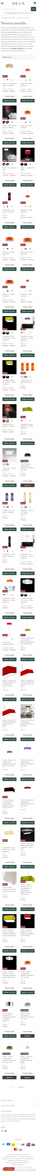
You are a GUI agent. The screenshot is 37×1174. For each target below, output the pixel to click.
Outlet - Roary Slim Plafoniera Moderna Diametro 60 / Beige (9, 723)
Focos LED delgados (18, 1164)
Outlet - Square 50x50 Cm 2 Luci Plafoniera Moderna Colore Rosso (27, 932)
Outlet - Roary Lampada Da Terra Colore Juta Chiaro (9, 889)
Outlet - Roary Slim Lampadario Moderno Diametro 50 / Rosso (27, 802)
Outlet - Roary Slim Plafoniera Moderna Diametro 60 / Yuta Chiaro (27, 683)
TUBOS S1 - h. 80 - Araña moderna (8, 555)
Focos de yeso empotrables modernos (17, 1162)
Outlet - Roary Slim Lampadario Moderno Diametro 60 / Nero (27, 723)
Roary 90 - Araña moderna (8, 253)
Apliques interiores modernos (24, 1158)
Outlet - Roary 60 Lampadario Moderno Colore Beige (26, 1059)
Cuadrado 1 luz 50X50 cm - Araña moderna (26, 556)
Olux (3, 87)
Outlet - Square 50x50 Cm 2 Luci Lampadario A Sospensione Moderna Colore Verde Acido (26, 889)
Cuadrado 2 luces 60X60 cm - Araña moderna (26, 426)
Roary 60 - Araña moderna (26, 84)
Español (17, 1139)
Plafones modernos (10, 1156)
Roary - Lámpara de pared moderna (9, 126)
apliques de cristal (7, 1158)
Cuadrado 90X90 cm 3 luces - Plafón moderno (27, 600)
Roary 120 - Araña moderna (8, 295)
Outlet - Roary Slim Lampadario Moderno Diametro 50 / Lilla (27, 763)
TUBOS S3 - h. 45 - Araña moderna (26, 381)
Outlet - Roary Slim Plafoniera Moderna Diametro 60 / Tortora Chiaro (9, 683)
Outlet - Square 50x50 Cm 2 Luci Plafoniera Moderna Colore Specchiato (9, 974)
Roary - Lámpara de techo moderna (9, 84)
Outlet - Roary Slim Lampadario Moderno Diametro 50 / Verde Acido (27, 641)
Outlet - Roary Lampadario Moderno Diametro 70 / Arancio (27, 974)
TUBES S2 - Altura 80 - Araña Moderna (26, 512)
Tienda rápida (9, 96)
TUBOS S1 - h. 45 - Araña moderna (8, 211)
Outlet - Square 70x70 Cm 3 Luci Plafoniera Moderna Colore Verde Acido (9, 932)
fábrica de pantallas (19, 44)
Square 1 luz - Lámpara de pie (8, 643)
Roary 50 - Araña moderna (26, 211)
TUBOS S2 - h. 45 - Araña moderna (8, 511)
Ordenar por (7, 57)
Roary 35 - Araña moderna (26, 295)
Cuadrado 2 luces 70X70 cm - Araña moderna (26, 338)
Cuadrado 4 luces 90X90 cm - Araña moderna (8, 600)
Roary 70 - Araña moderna (26, 126)
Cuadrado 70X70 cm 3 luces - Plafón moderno (9, 338)
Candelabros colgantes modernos (17, 1154)
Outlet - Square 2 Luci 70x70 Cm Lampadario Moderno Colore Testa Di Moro (8, 803)
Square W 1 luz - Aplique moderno (8, 425)
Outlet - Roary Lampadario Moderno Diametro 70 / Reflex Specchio (9, 1017)
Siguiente (21, 1087)
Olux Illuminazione (7, 18)
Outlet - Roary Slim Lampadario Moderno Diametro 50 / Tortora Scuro (9, 763)
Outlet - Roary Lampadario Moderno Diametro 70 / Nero (27, 467)
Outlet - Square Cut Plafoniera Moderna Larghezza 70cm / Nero (27, 846)
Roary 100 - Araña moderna (26, 253)
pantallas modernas (24, 1156)
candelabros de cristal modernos (17, 1160)
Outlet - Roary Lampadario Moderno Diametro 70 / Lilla (27, 1016)
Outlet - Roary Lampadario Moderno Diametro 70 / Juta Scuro (9, 1059)
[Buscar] (33, 9)
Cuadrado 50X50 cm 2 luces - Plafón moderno (9, 382)
